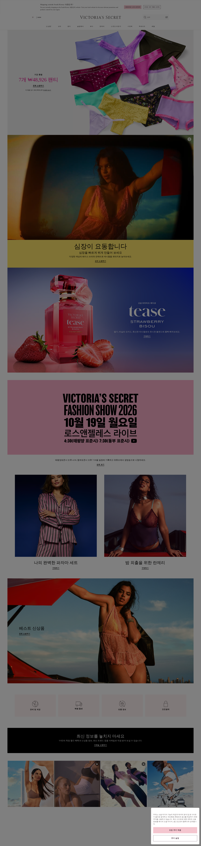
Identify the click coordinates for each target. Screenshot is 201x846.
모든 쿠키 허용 (175, 830)
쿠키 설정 (175, 838)
